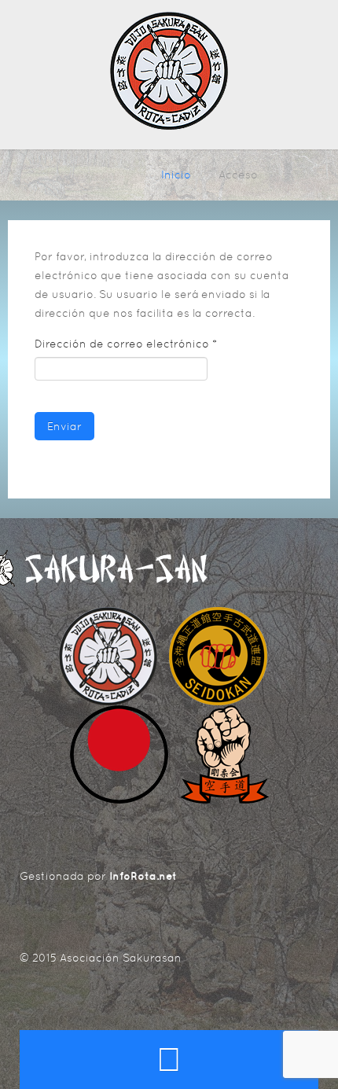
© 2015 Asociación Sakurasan (101, 957)
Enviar (64, 426)
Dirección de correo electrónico (126, 343)
